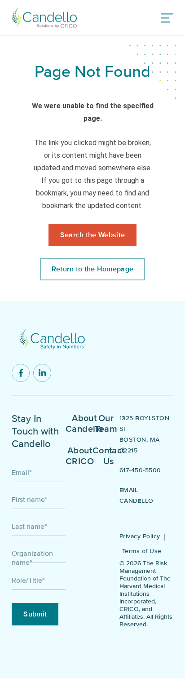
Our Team (106, 423)
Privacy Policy (139, 536)
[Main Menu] (167, 18)
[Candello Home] (44, 18)
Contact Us (108, 456)
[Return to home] (52, 339)
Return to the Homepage (93, 269)
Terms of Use (142, 551)
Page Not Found (92, 72)
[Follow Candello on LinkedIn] (42, 373)
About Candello (84, 423)
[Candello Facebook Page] (21, 373)
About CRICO (80, 456)
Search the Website (92, 234)
